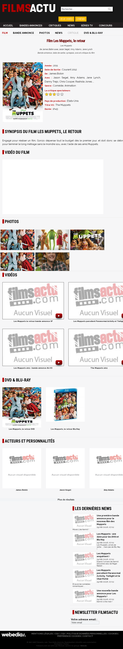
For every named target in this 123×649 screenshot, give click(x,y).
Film (5, 32)
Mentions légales (42, 633)
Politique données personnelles (87, 633)
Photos (44, 32)
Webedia (83, 646)
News (71, 25)
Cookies (113, 633)
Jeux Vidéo (66, 19)
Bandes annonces (31, 25)
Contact (87, 636)
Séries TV (87, 25)
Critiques (55, 25)
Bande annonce (23, 32)
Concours (105, 25)
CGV (63, 633)
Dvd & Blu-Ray (93, 32)
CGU (56, 633)
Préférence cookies (69, 636)
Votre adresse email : (84, 619)
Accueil (8, 25)
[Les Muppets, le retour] (22, 92)
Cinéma (81, 19)
